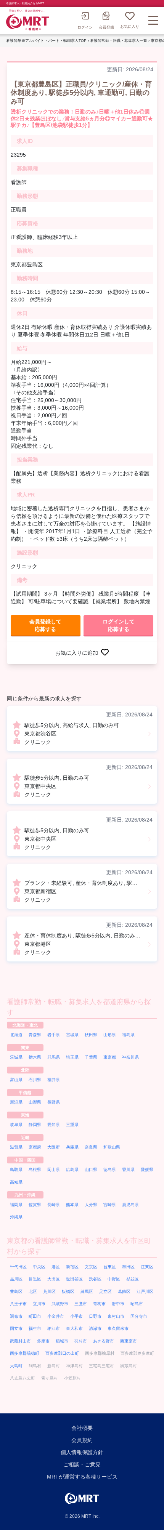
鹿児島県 (130, 1204)
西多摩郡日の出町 (62, 1353)
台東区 (109, 1266)
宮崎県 (109, 1204)
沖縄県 (16, 1216)
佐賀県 (35, 1204)
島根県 (35, 1169)
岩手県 (53, 1034)
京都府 (35, 1147)
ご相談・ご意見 (82, 1464)
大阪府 (53, 1147)
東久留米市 (118, 1328)
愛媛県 (147, 1169)
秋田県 (91, 1034)
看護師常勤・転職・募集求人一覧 (118, 40)
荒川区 (49, 1291)
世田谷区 (74, 1279)
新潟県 (16, 1102)
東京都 (109, 1057)
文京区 (91, 1266)
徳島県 (109, 1169)
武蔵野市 (59, 1303)
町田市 (35, 1316)
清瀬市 (95, 1328)
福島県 (128, 1034)
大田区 (53, 1279)
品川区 (16, 1279)
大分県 (91, 1204)
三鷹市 (80, 1303)
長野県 (53, 1102)
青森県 (35, 1034)
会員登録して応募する (45, 625)
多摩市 (43, 1341)
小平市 (76, 1316)
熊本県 (72, 1204)
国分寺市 (138, 1316)
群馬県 (53, 1057)
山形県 (109, 1034)
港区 (55, 1266)
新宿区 (72, 1266)
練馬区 (86, 1291)
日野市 (95, 1316)
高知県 (16, 1182)
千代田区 (18, 1266)
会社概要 (82, 1428)
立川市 (39, 1303)
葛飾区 (124, 1291)
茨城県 (16, 1057)
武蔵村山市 (20, 1341)
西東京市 (128, 1341)
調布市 (16, 1316)
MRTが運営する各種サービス (82, 1477)
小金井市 (55, 1316)
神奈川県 (130, 1057)
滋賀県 (16, 1147)
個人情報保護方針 (82, 1452)
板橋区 (68, 1291)
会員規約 (82, 1440)
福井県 (53, 1079)
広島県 (72, 1169)
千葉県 (91, 1057)
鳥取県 (16, 1169)
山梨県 (35, 1102)
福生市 (35, 1328)
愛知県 (53, 1124)
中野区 (114, 1279)
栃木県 (35, 1057)
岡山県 (53, 1169)
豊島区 (16, 1291)
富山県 (16, 1079)
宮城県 (72, 1034)
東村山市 (116, 1316)
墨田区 (128, 1266)
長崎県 (53, 1204)
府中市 (118, 1303)
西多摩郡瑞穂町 (24, 1353)
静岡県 (35, 1124)
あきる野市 (103, 1341)
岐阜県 (16, 1124)
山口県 (91, 1169)
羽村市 (80, 1341)
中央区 (39, 1266)
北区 (33, 1291)
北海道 (16, 1034)
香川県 (128, 1169)
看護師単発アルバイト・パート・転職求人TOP (46, 40)
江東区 (147, 1266)
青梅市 (99, 1303)
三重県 (72, 1124)
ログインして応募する (119, 625)
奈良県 (91, 1147)
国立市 (16, 1328)
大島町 (16, 1365)
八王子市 (18, 1303)
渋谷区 (95, 1279)
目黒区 (35, 1279)
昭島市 (136, 1303)
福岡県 (16, 1204)
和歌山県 (111, 1147)
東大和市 (74, 1328)
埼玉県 (72, 1057)
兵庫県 (72, 1147)
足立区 (105, 1291)
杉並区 (132, 1279)
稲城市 (62, 1341)
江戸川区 (145, 1291)
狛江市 (53, 1328)
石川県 (35, 1079)
